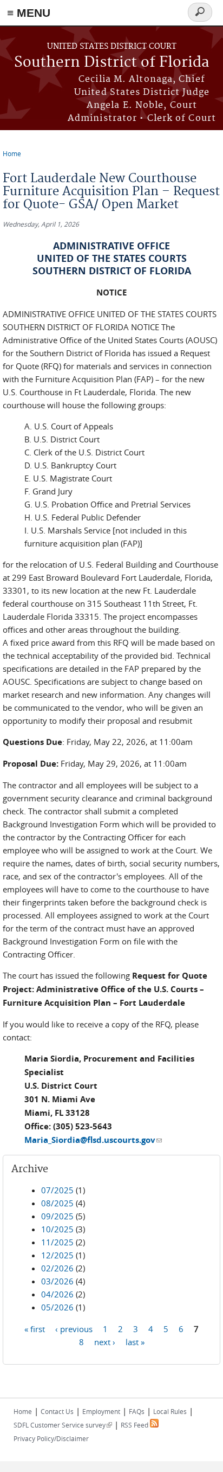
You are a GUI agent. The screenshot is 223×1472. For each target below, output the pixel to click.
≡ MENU (28, 13)
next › (104, 1341)
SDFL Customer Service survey (63, 1424)
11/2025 (57, 1242)
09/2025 (57, 1216)
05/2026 (57, 1307)
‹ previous (74, 1328)
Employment (101, 1411)
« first (34, 1328)
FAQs (137, 1411)
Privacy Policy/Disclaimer (51, 1438)
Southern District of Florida (111, 63)
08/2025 (57, 1203)
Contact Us (57, 1411)
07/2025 (57, 1190)
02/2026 (57, 1268)
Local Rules (170, 1411)
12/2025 (57, 1255)
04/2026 (57, 1294)
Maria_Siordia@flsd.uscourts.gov (93, 1140)
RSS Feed (135, 1424)
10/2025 (57, 1229)
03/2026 (57, 1281)
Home (12, 153)
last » (135, 1341)
